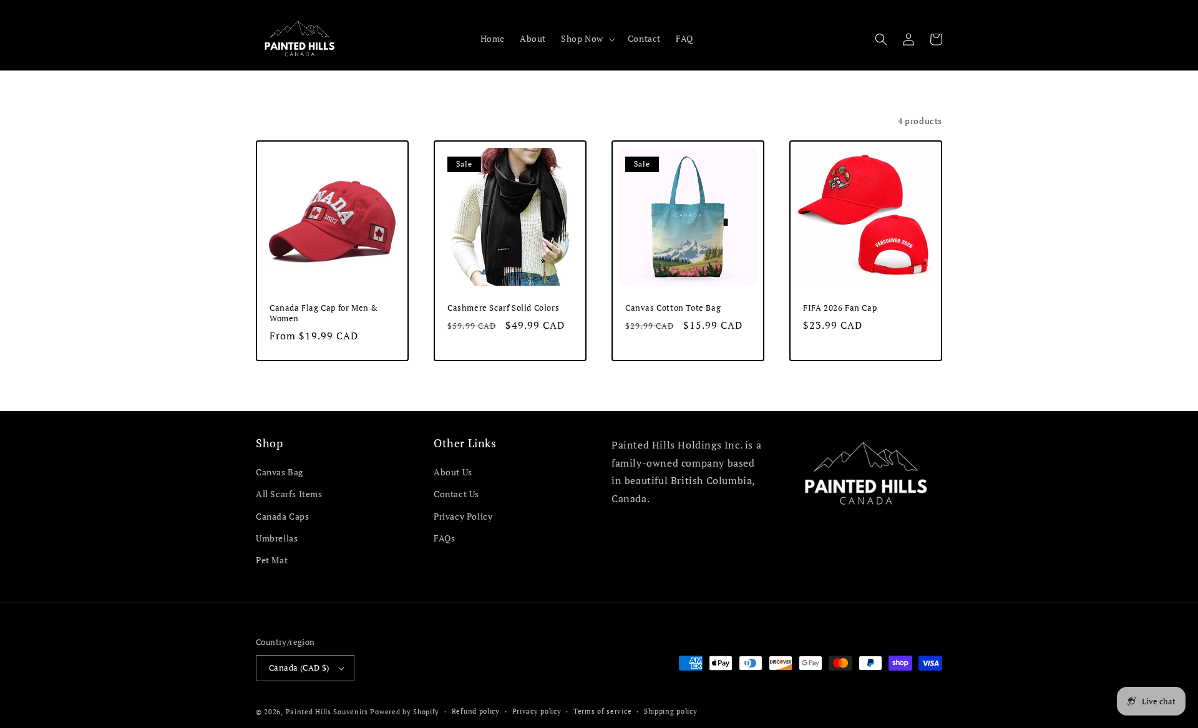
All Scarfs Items (289, 494)
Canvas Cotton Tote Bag (673, 308)
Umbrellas (277, 538)
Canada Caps (282, 516)
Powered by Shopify (404, 711)
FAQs (444, 538)
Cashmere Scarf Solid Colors (503, 308)
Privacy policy (537, 711)
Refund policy (476, 711)
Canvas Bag (279, 472)
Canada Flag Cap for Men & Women (324, 313)
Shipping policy (671, 711)
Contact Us (456, 494)
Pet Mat (272, 560)
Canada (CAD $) (299, 667)
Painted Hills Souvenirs (327, 711)
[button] (586, 39)
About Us (453, 472)
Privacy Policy (463, 516)
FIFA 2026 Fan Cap (840, 308)
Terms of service (602, 711)
